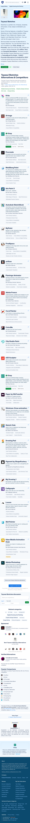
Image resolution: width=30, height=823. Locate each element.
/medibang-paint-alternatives (8, 166)
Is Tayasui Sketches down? (15, 717)
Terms (17, 814)
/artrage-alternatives (6, 114)
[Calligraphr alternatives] (3, 489)
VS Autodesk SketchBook (9, 681)
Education (4, 811)
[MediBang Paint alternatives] (3, 168)
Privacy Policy (11, 814)
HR (15, 807)
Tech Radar (18, 784)
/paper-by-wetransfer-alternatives (9, 392)
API (27, 777)
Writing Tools (21, 807)
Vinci (26, 49)
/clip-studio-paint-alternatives (8, 339)
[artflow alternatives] (3, 262)
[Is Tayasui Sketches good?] (10, 67)
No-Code (6, 803)
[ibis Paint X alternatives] (3, 189)
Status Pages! (5, 790)
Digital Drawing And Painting (15, 615)
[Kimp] (3, 134)
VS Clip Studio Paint (8, 691)
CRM (3, 805)
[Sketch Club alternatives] (3, 425)
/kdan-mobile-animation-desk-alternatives (11, 538)
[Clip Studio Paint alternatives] (3, 342)
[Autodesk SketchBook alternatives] (3, 205)
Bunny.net (13, 817)
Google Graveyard (20, 794)
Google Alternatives (20, 788)
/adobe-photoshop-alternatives (8, 560)
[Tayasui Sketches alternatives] (4, 12)
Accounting (4, 807)
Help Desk (7, 805)
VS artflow (5, 675)
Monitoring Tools (16, 809)
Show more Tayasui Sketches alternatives (15, 580)
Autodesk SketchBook (10, 51)
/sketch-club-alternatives (7, 423)
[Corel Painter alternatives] (3, 311)
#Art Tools (3, 90)
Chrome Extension (6, 788)
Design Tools (21, 803)
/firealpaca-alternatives (6, 242)
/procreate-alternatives (6, 150)
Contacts (14, 777)
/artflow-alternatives (6, 260)
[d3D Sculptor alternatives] (3, 358)
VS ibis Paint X (6, 693)
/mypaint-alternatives (6, 226)
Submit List (4, 794)
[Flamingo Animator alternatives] (3, 276)
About (23, 777)
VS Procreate (6, 679)
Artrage (19, 45)
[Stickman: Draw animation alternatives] (3, 408)
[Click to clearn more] (15, 749)
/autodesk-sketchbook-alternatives (9, 203)
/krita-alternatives (5, 94)
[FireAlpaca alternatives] (3, 244)
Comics (15, 612)
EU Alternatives (7, 708)
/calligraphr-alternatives (6, 487)
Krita (14, 45)
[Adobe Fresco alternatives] (3, 293)
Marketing (20, 805)
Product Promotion (6, 777)
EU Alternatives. (23, 84)
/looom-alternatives (5, 501)
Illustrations (22, 617)
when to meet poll (12, 820)
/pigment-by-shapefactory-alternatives (10, 460)
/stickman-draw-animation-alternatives (10, 406)
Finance (23, 809)
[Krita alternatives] (3, 96)
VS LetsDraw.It (6, 698)
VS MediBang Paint (7, 687)
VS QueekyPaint (7, 683)
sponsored (18, 754)
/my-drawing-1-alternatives (7, 478)
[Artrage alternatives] (3, 116)
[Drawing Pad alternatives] (3, 441)
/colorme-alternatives (6, 325)
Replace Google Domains (21, 796)
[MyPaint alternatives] (3, 228)
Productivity (24, 620)
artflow (22, 49)
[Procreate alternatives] (3, 152)
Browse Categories (6, 784)
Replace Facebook (20, 786)
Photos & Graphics (16, 620)
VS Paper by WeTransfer (9, 689)
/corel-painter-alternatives (7, 309)
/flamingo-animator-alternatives (8, 274)
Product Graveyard (20, 792)
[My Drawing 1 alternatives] (3, 480)
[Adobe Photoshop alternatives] (3, 563)
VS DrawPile (6, 700)
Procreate (4, 47)
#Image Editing (11, 90)
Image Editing (6, 620)
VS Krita (5, 685)
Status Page (16, 67)
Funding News (5, 792)
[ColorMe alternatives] (3, 328)
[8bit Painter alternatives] (3, 522)
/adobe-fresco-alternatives (7, 291)
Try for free (8, 146)
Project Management (6, 809)
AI (2, 803)
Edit (3, 64)
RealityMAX (14, 728)
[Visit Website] (28, 95)
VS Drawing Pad (7, 695)
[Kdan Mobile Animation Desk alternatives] (3, 540)
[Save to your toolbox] (4, 17)
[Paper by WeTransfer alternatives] (3, 394)
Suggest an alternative (15, 585)
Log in (2, 601)
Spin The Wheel (14, 818)
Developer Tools (13, 803)
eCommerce (11, 807)
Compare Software (6, 786)
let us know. (13, 710)
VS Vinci (5, 677)
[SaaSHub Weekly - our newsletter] (22, 2)
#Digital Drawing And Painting (8, 88)
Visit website (4, 67)
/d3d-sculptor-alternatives (7, 356)
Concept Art (21, 612)
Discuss (19, 777)
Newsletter (4, 796)
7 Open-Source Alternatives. (11, 84)
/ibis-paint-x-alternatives (7, 187)
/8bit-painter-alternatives (7, 520)
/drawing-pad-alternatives (7, 439)
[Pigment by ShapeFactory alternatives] (3, 462)
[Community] (25, 2)
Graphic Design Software (12, 617)
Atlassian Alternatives (21, 790)
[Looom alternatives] (3, 503)
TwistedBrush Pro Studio (9, 55)
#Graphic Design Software (22, 88)
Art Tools (10, 612)
